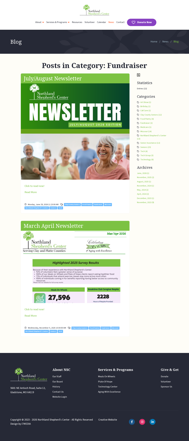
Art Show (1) (145, 102)
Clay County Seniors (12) (151, 114)
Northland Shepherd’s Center (36, 208)
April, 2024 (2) (143, 194)
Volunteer (90, 22)
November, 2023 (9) (145, 202)
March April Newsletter (53, 225)
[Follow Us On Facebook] (132, 422)
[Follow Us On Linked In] (152, 422)
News (111, 22)
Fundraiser (98, 204)
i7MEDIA (26, 424)
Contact (120, 22)
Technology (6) (147, 159)
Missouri (108, 204)
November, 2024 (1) (145, 185)
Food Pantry (87, 204)
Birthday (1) (145, 106)
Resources (77, 22)
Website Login (59, 396)
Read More (31, 192)
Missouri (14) (145, 131)
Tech (60, 208)
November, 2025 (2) (145, 177)
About (38, 22)
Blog (176, 41)
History (56, 386)
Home (153, 41)
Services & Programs (56, 22)
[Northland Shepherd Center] (94, 10)
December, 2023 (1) (145, 198)
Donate (164, 376)
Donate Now (144, 22)
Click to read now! (34, 186)
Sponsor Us (166, 386)
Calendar (101, 22)
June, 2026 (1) (143, 173)
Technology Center (107, 386)
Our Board (57, 381)
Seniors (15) (145, 147)
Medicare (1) (145, 127)
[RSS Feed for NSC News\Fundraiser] (138, 74)
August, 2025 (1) (144, 181)
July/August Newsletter (53, 78)
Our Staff (56, 376)
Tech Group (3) (146, 155)
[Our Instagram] (142, 422)
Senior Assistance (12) (150, 143)
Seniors (53, 208)
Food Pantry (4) (147, 119)
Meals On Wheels (106, 376)
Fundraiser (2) (146, 123)
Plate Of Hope (105, 381)
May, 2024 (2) (142, 189)
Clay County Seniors (72, 204)
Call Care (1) (145, 110)
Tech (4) (144, 151)
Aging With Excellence (109, 391)
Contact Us (58, 391)
